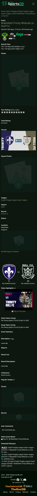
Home (3, 11)
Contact (33, 492)
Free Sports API (6, 477)
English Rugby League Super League (14, 200)
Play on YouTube (19, 311)
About (5, 492)
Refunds (25, 492)
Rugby (14, 11)
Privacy (18, 492)
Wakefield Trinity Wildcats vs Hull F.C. (17, 24)
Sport (9, 11)
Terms (11, 492)
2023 (14, 14)
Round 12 (4, 214)
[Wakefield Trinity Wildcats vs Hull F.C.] (18, 299)
